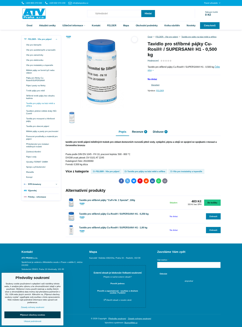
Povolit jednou (117, 283)
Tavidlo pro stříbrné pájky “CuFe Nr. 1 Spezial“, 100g (107, 200)
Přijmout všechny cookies (32, 315)
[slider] (166, 61)
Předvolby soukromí (117, 318)
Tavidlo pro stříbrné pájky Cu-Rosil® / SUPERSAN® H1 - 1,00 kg (113, 227)
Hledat (148, 13)
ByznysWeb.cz (130, 322)
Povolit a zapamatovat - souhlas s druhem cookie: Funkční (117, 292)
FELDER (160, 90)
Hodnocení (153, 60)
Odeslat (163, 274)
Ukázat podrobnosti (32, 321)
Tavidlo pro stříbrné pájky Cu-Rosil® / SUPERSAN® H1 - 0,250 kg (114, 214)
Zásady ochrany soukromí (139, 318)
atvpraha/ (189, 281)
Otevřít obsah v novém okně (119, 300)
